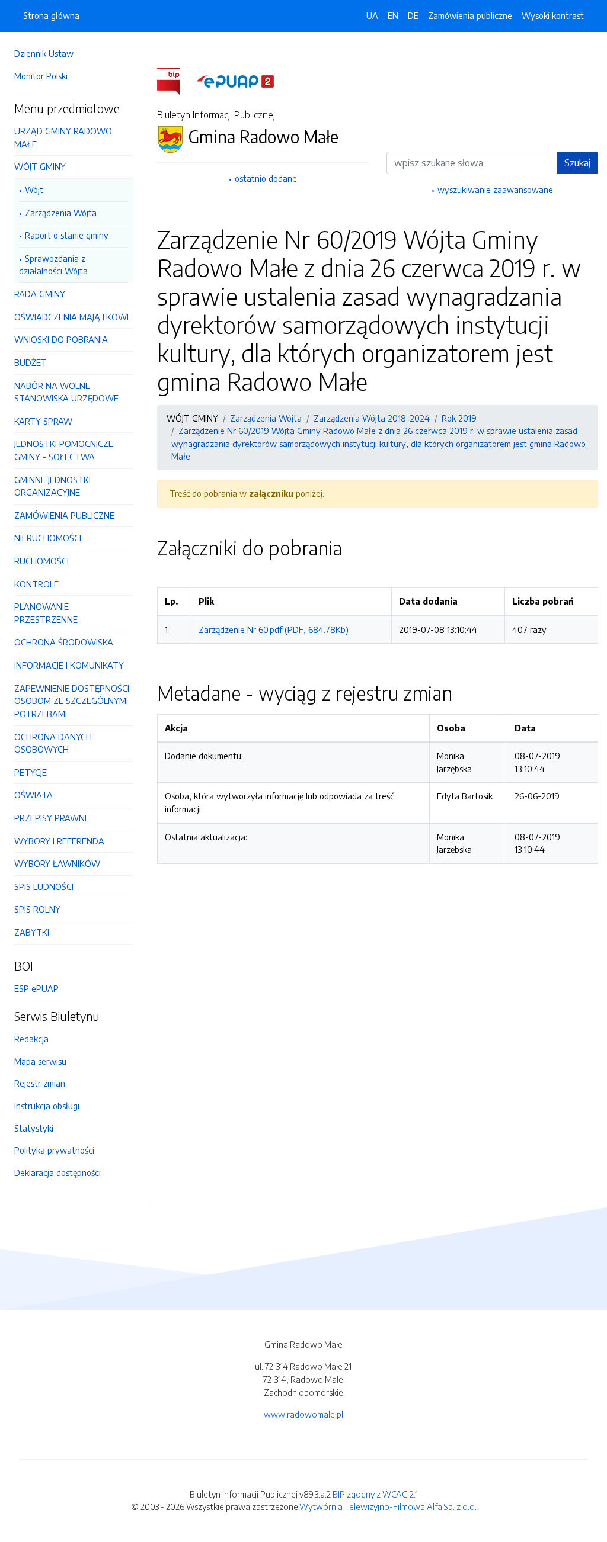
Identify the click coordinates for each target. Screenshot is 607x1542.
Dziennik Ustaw (44, 53)
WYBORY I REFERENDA (59, 841)
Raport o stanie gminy (66, 235)
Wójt (34, 189)
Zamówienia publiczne (470, 15)
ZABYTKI (31, 932)
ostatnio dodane (266, 178)
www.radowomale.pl (303, 1414)
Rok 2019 (459, 418)
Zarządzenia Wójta (61, 212)
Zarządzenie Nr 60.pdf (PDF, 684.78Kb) (274, 629)
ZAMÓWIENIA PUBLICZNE (64, 515)
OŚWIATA (33, 794)
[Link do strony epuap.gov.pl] (235, 80)
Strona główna (51, 15)
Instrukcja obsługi (46, 1105)
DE (413, 15)
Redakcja (31, 1038)
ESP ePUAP (36, 988)
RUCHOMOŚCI (41, 560)
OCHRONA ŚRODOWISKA (63, 642)
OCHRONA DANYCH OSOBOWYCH (53, 743)
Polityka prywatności (54, 1150)
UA (372, 15)
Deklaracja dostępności (57, 1172)
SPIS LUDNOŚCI (44, 886)
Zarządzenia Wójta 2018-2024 (372, 418)
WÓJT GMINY (40, 166)
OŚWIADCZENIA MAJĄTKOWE (73, 316)
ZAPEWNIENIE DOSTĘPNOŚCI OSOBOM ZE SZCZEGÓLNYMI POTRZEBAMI (71, 701)
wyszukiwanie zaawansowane (495, 189)
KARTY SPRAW (43, 421)
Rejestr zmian (39, 1083)
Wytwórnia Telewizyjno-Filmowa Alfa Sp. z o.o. (388, 1506)
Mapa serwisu (40, 1061)
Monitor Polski (41, 75)
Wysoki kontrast (553, 15)
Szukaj (577, 163)
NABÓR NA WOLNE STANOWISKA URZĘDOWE (66, 392)
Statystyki (33, 1128)
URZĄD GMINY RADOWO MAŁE (63, 137)
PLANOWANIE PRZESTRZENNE (46, 613)
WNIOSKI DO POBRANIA (61, 339)
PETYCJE (30, 772)
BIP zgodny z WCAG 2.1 (375, 1494)
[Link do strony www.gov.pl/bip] (175, 80)
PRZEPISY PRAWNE (52, 817)
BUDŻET (30, 362)
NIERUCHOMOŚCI (47, 537)
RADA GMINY (39, 293)
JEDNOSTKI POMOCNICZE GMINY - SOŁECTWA (63, 450)
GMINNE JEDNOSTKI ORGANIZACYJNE (52, 486)
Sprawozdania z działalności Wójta (53, 265)
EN (393, 15)
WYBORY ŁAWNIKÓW (57, 863)
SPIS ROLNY (37, 909)
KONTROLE (36, 584)
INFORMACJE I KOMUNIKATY (69, 665)
